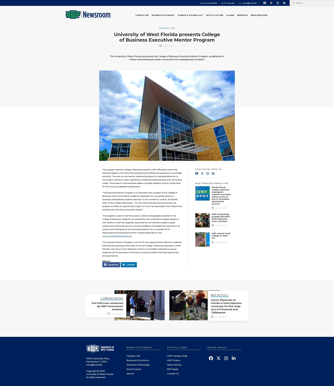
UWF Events (173, 360)
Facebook (196, 173)
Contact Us (173, 373)
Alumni (230, 15)
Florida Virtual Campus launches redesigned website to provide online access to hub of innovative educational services (221, 195)
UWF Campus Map (177, 356)
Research (242, 15)
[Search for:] (312, 3)
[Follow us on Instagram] (278, 3)
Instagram (207, 173)
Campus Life (142, 15)
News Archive (174, 365)
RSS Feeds (172, 369)
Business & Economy (163, 15)
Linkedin (213, 173)
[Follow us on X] (271, 3)
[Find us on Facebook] (265, 3)
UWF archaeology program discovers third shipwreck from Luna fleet (221, 217)
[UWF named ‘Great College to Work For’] (202, 246)
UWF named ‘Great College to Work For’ (221, 235)
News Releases (259, 15)
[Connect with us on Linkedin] (284, 3)
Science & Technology (190, 15)
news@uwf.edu (94, 365)
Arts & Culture (214, 15)
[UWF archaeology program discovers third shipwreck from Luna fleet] (202, 226)
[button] (111, 264)
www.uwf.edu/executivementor (117, 236)
